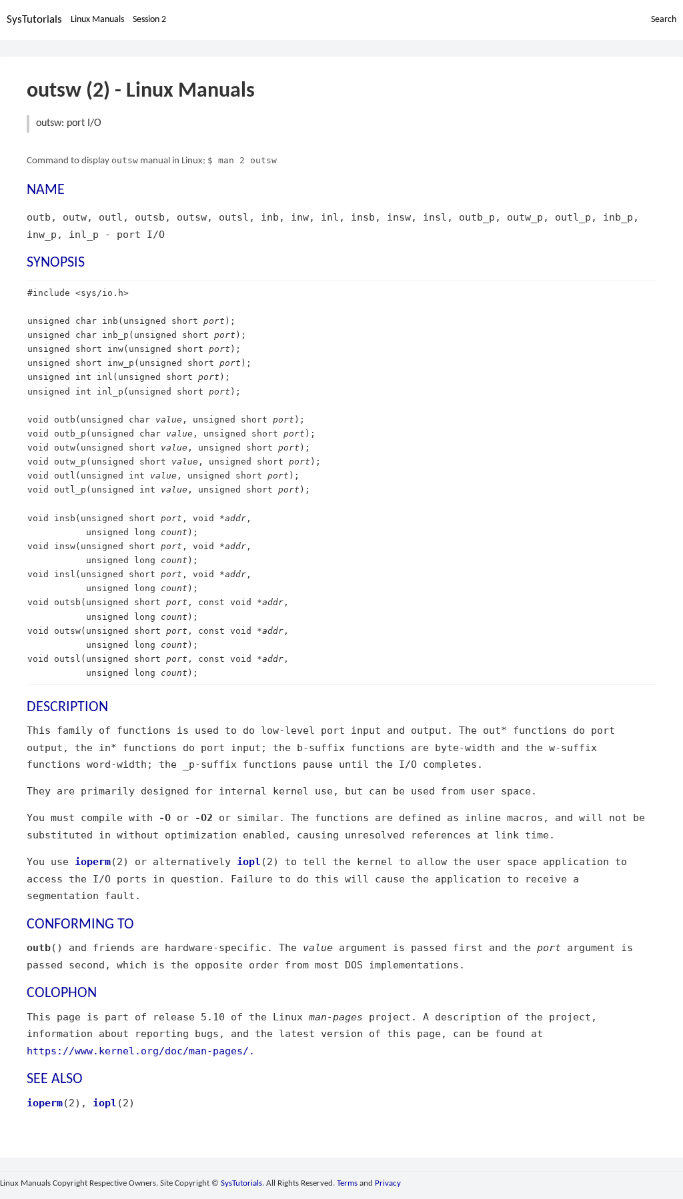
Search (663, 20)
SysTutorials (34, 19)
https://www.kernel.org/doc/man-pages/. (141, 1050)
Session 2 (149, 20)
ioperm (93, 861)
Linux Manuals (97, 20)
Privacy (388, 1183)
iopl (249, 861)
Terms (347, 1183)
